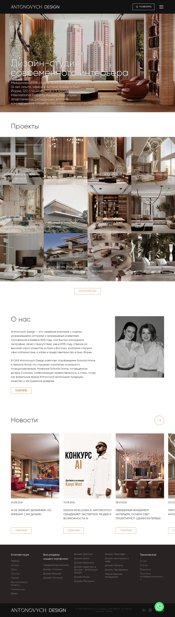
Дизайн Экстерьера (116, 570)
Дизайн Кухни (82, 577)
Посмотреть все (87, 291)
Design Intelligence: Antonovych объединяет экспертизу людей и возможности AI (87, 514)
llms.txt (109, 611)
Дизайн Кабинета (84, 563)
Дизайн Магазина (84, 581)
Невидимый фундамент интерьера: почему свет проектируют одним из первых (138, 514)
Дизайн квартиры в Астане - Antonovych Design (86, 570)
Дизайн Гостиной (53, 578)
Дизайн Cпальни (52, 569)
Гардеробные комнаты (56, 565)
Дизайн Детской (83, 554)
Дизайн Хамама (114, 565)
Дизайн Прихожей (115, 554)
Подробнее (21, 390)
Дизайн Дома (81, 558)
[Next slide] (159, 420)
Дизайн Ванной (52, 574)
